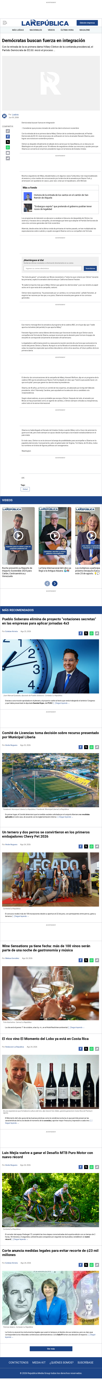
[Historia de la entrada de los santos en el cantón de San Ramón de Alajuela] (28, 196)
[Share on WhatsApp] (8, 147)
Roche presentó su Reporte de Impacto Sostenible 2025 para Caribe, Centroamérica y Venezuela (17, 572)
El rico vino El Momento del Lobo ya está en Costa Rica (45, 1039)
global (25, 489)
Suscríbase (85, 1362)
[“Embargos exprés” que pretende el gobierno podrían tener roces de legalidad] (28, 208)
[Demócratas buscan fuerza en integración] (51, 83)
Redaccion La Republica (14, 1047)
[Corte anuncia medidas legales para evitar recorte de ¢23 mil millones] (50, 1298)
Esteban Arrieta (11, 631)
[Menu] (5, 22)
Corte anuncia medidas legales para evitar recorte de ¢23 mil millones (50, 1253)
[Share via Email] (8, 153)
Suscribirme (90, 268)
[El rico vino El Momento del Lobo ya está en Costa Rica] (50, 1082)
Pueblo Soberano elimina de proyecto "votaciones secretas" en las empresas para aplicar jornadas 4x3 (49, 621)
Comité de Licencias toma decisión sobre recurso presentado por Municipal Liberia (50, 735)
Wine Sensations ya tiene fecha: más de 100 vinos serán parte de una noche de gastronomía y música (46, 948)
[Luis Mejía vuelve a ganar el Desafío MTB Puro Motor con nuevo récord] (50, 1200)
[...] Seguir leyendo (60, 703)
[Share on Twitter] (8, 142)
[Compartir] (8, 158)
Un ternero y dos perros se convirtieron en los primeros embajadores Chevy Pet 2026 (46, 834)
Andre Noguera (11, 745)
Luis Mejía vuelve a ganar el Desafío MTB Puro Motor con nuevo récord (47, 1155)
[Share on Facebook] (8, 137)
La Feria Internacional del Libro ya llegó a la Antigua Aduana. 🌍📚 (55, 569)
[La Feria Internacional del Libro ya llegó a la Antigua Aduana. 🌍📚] (55, 536)
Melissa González (12, 958)
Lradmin (15, 115)
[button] (87, 23)
